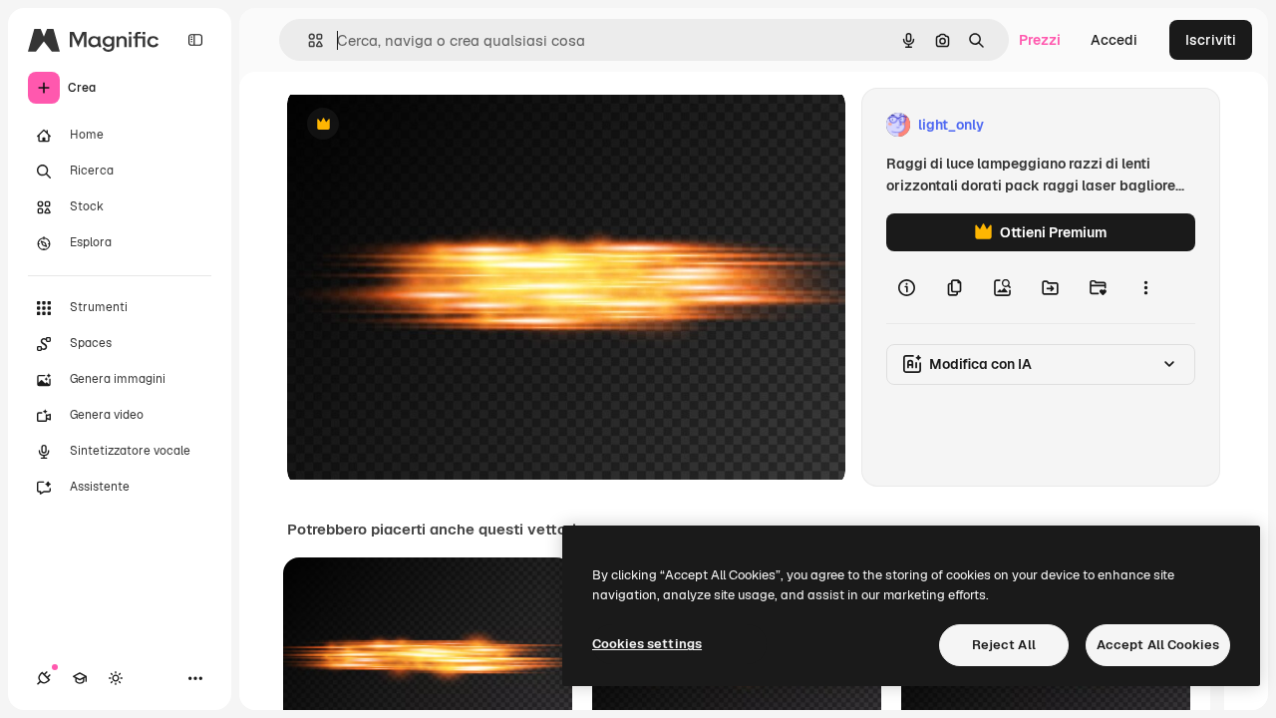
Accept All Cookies (1158, 644)
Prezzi (1040, 40)
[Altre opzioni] (1145, 287)
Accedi (1114, 40)
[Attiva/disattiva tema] (116, 678)
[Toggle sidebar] (195, 40)
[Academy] (80, 678)
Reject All (1004, 644)
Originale (419, 125)
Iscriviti (1210, 40)
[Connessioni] (44, 678)
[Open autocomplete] (307, 40)
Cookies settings (647, 643)
